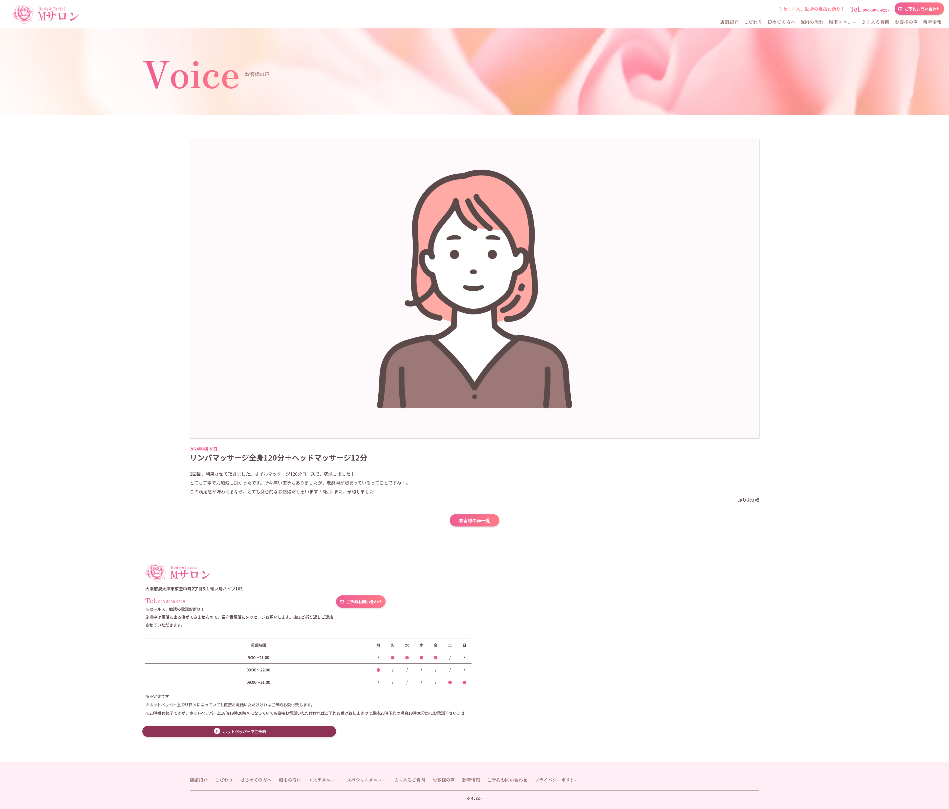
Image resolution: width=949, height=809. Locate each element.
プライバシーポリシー (557, 779)
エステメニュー (323, 779)
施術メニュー (843, 22)
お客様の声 (906, 22)
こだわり (753, 22)
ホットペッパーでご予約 (244, 731)
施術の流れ (812, 22)
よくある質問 (875, 22)
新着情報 (932, 22)
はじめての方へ (255, 779)
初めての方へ (781, 22)
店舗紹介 (729, 22)
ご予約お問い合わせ (922, 9)
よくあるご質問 (409, 779)
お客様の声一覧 (474, 520)
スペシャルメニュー (367, 779)
